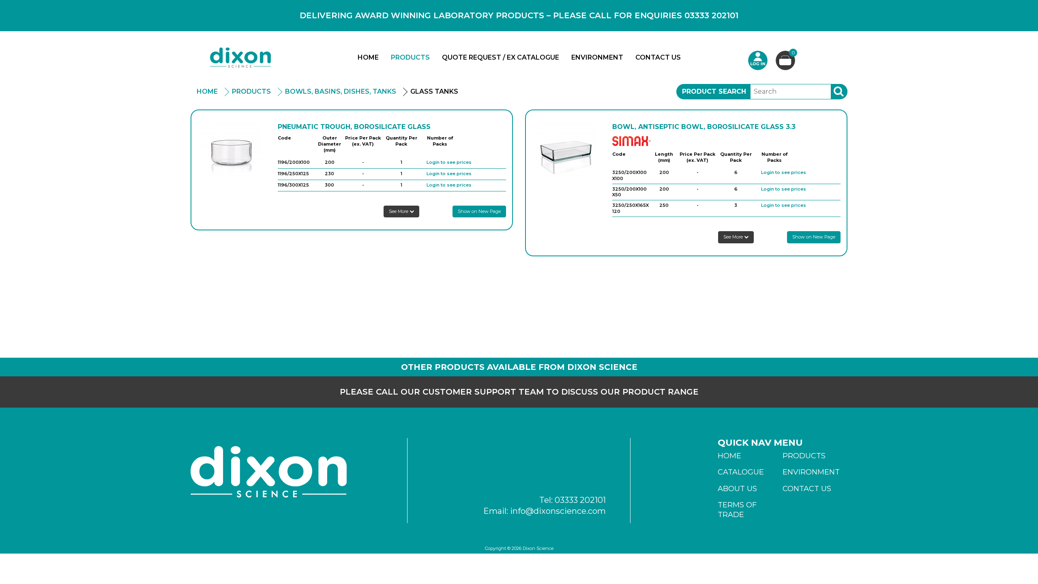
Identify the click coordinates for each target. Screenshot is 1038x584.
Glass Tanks (434, 91)
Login (758, 60)
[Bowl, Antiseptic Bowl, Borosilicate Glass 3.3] (566, 152)
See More (399, 211)
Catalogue (741, 472)
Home (368, 57)
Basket (793, 53)
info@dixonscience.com (558, 511)
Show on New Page (479, 211)
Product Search (714, 91)
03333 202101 (580, 500)
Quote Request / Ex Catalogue (500, 57)
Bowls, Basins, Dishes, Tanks (340, 91)
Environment (597, 57)
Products (410, 57)
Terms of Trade (737, 509)
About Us (737, 488)
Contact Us (658, 57)
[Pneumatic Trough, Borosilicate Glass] (231, 152)
